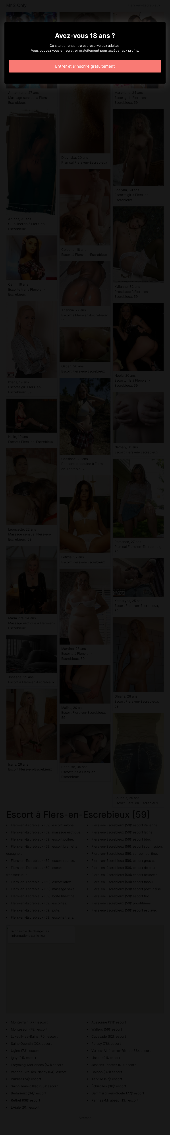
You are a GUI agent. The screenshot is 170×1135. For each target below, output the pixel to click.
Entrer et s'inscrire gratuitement (85, 66)
